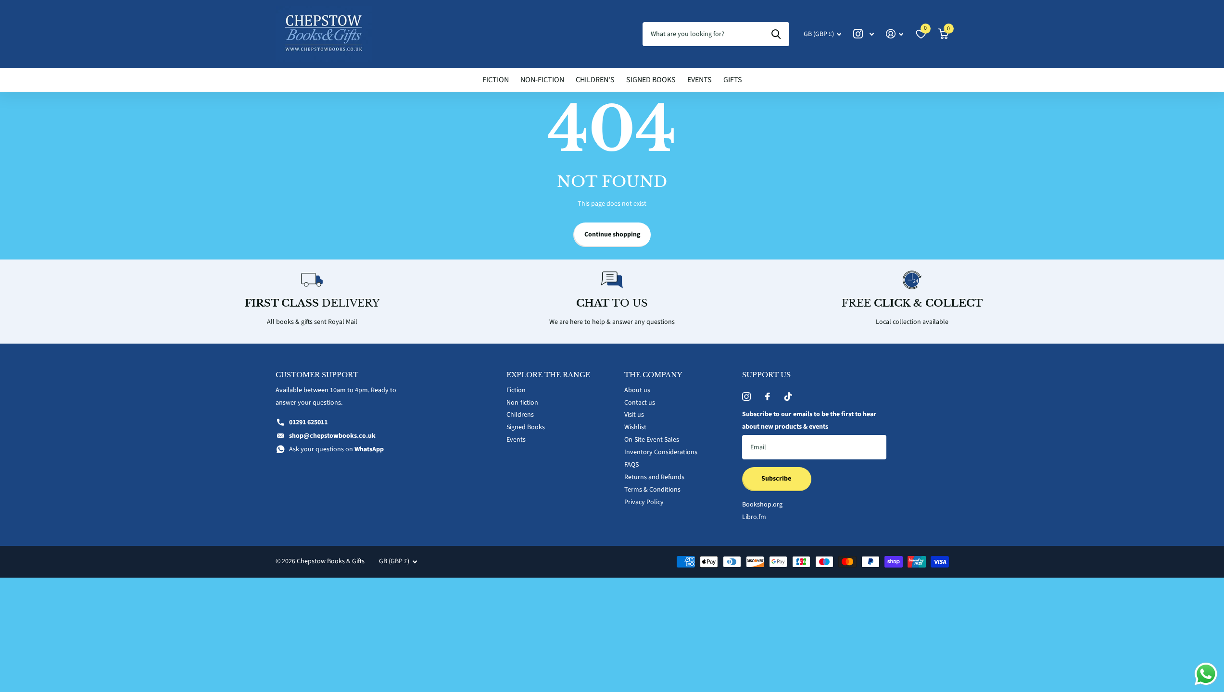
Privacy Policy (644, 502)
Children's (595, 79)
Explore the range (548, 375)
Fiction (495, 79)
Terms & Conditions (652, 489)
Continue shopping (612, 234)
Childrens (520, 415)
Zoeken (776, 34)
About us (637, 390)
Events (699, 79)
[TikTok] (788, 396)
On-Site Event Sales (651, 440)
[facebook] (767, 396)
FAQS (631, 465)
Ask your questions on (336, 449)
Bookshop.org (762, 504)
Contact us (639, 403)
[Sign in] (895, 34)
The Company (653, 375)
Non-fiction (542, 79)
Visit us (634, 415)
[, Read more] (863, 34)
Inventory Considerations (660, 452)
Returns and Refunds (654, 477)
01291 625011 (308, 422)
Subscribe (777, 478)
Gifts (732, 79)
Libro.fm (754, 517)
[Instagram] (746, 396)
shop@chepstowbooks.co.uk (332, 436)
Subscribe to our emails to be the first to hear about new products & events (809, 420)
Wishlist (635, 427)
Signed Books (651, 79)
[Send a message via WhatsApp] (1206, 674)
